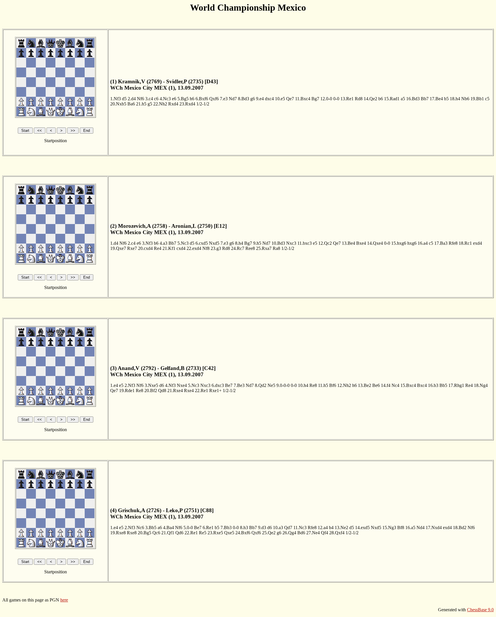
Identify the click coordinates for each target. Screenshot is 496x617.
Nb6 (465, 98)
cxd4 (181, 248)
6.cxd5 (201, 243)
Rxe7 (132, 248)
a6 (160, 527)
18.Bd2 (459, 527)
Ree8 (250, 248)
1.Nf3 (115, 98)
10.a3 (278, 527)
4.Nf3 (170, 385)
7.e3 (224, 98)
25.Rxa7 (264, 248)
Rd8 (359, 98)
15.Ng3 (389, 527)
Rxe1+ (215, 390)
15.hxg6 (398, 243)
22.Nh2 (160, 103)
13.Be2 (364, 385)
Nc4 (395, 385)
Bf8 (400, 527)
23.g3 (216, 248)
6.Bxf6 (201, 98)
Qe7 (290, 98)
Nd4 (420, 527)
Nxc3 (291, 243)
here (64, 599)
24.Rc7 (237, 248)
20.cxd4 (145, 248)
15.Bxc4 (408, 385)
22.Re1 (201, 390)
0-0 (336, 98)
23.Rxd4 (187, 103)
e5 (315, 243)
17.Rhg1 (456, 385)
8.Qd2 (260, 385)
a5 (403, 98)
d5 (124, 98)
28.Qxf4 (336, 532)
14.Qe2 (370, 98)
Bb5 (443, 385)
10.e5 (280, 98)
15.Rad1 (392, 98)
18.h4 (455, 98)
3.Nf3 (147, 243)
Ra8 (276, 248)
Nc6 (140, 527)
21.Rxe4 (175, 390)
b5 (446, 98)
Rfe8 (453, 243)
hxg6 (411, 243)
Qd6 (179, 532)
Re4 (157, 248)
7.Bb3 (226, 527)
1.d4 (114, 243)
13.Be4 (348, 243)
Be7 (228, 385)
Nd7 (233, 98)
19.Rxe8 (118, 532)
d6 (161, 385)
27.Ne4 (313, 532)
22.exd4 (194, 248)
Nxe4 (182, 385)
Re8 (313, 385)
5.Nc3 (183, 243)
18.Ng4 (481, 385)
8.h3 (244, 527)
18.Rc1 (465, 243)
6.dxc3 (218, 385)
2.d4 (132, 98)
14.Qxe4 (375, 243)
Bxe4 (361, 243)
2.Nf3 (130, 385)
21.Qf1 (167, 532)
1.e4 (114, 385)
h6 (192, 98)
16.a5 (410, 527)
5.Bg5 (183, 98)
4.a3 (163, 243)
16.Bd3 (413, 98)
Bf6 (332, 385)
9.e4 (260, 98)
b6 (380, 98)
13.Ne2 (341, 527)
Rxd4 (173, 103)
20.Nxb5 (118, 103)
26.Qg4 (289, 532)
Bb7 (425, 98)
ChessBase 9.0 (480, 609)
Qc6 (156, 532)
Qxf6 (214, 98)
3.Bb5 (150, 527)
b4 (331, 527)
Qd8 (162, 390)
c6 (156, 98)
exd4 (477, 243)
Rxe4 (189, 390)
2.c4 (131, 243)
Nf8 (206, 248)
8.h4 (239, 243)
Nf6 (140, 98)
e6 (174, 98)
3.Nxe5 (151, 385)
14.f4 (385, 385)
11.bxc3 (304, 243)
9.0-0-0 (283, 385)
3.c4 (149, 98)
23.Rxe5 (215, 532)
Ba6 (131, 103)
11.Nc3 (300, 527)
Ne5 (271, 385)
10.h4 (303, 385)
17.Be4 (436, 98)
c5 (487, 98)
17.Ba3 (440, 243)
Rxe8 (132, 532)
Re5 (202, 532)
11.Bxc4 (302, 98)
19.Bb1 (477, 98)
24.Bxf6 (242, 532)
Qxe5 (229, 532)
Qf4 (324, 532)
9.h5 (257, 243)
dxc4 (269, 98)
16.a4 (423, 243)
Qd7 (288, 527)
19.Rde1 (127, 390)
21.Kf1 (168, 248)
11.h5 (323, 385)
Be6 (376, 385)
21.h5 (141, 103)
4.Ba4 (168, 527)
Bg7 (315, 98)
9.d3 (262, 527)
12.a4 (323, 527)
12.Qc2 (325, 243)
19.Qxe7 (118, 248)
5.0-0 (188, 527)
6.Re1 (208, 527)
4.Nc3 (165, 98)
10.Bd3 (278, 243)
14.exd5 (362, 527)
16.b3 (433, 385)
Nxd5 (214, 243)
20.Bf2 (150, 390)
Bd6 (301, 532)
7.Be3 (239, 385)
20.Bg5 (144, 532)
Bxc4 (422, 385)
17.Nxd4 (434, 527)
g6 (252, 98)
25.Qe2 (269, 532)
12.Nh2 (344, 385)
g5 (150, 103)
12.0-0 (326, 98)
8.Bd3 (243, 98)
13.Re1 (347, 98)
